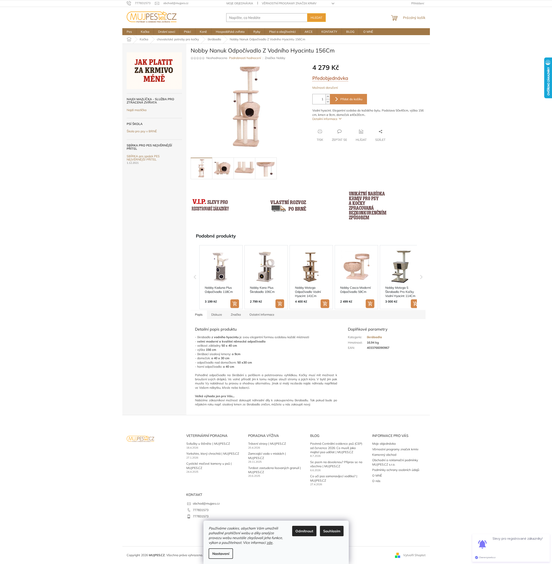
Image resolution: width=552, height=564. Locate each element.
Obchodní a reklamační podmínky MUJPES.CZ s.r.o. (395, 462)
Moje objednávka (239, 3)
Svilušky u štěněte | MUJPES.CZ (208, 444)
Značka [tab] (236, 314)
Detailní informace (324, 119)
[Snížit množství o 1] (328, 101)
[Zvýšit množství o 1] (328, 96)
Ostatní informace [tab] (261, 314)
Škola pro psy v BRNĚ (142, 131)
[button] (195, 277)
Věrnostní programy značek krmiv (289, 3)
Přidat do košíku (351, 99)
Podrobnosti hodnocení (245, 58)
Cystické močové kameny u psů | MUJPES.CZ (209, 466)
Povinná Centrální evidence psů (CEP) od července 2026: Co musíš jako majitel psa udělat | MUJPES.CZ (336, 448)
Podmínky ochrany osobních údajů (395, 470)
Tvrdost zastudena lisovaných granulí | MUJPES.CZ (274, 470)
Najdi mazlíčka (136, 110)
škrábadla (374, 337)
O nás (376, 481)
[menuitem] (129, 31)
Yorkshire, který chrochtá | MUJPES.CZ (212, 454)
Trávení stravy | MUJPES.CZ (267, 444)
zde (270, 542)
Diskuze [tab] (216, 314)
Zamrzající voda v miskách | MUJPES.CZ (267, 456)
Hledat (316, 18)
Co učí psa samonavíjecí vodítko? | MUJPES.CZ (333, 478)
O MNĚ (377, 475)
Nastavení (220, 553)
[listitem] (221, 277)
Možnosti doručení (325, 88)
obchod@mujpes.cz (206, 503)
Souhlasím (331, 531)
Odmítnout (304, 531)
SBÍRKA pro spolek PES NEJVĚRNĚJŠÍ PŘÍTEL (143, 158)
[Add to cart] (234, 303)
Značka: (275, 58)
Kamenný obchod (384, 455)
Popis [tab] (199, 314)
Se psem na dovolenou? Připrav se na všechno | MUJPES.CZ (336, 464)
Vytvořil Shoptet (414, 555)
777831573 (200, 510)
